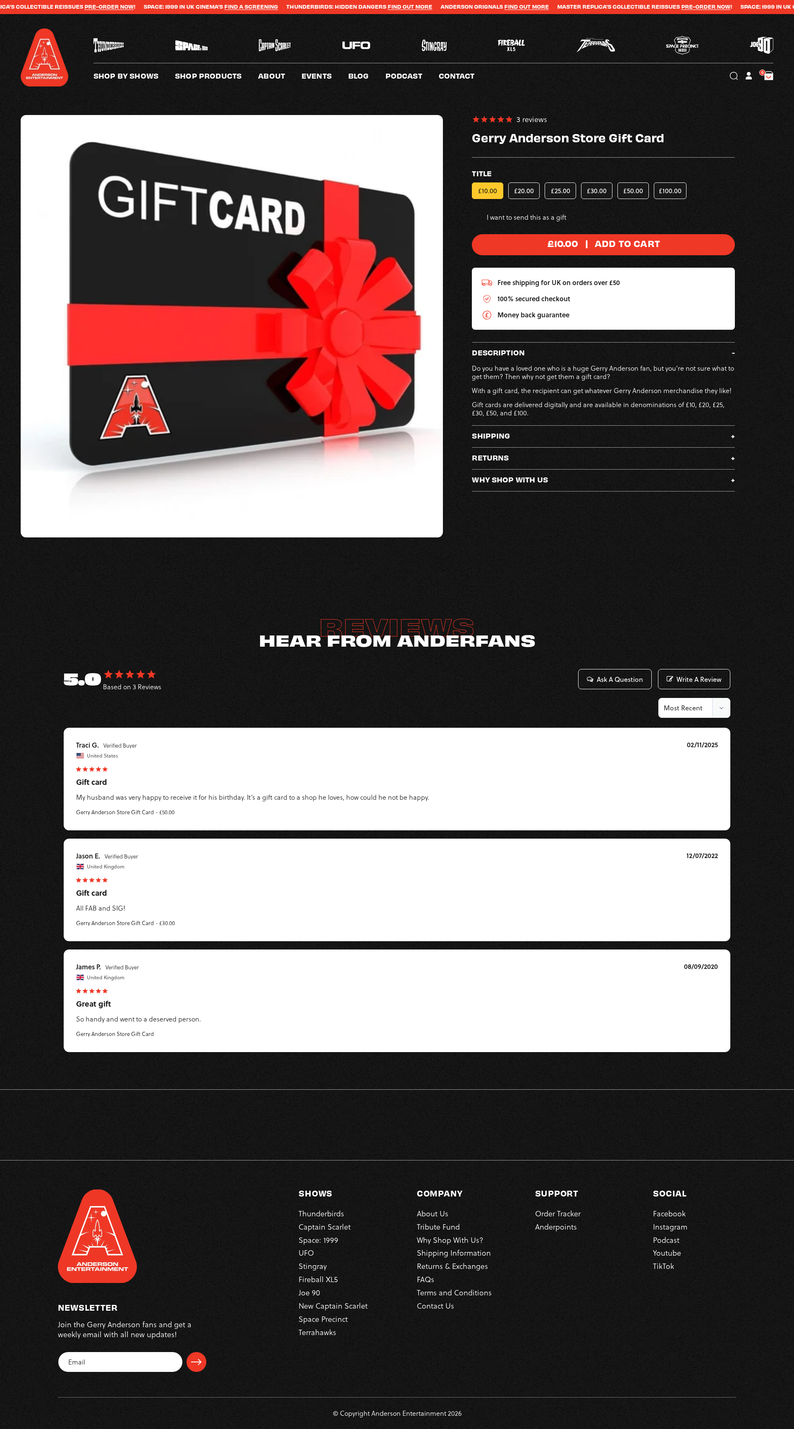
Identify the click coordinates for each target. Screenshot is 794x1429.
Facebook (669, 1213)
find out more (486, 6)
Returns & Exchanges (452, 1266)
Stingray (313, 1266)
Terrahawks (317, 1332)
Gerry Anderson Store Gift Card (115, 812)
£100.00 (670, 190)
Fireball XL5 (318, 1279)
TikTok (663, 1266)
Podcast (666, 1239)
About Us (432, 1213)
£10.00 (487, 190)
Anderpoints (556, 1226)
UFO (306, 1253)
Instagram (670, 1226)
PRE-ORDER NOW (68, 6)
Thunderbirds (321, 1213)
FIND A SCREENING (210, 6)
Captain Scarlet (325, 1226)
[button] (279, 75)
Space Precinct (323, 1318)
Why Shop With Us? (450, 1239)
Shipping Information (454, 1253)
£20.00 (524, 190)
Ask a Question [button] (620, 679)
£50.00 (633, 190)
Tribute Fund (438, 1226)
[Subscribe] (196, 1362)
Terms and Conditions (454, 1292)
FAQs (425, 1279)
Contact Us (435, 1305)
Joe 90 (309, 1292)
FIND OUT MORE (369, 6)
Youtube (667, 1253)
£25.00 (560, 190)
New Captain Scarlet (333, 1305)
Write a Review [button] (699, 679)
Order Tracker (558, 1213)
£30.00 (597, 190)
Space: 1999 (318, 1239)
